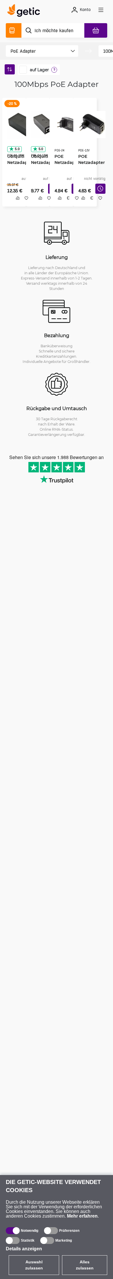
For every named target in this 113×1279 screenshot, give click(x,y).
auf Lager (39, 69)
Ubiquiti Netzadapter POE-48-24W (18, 160)
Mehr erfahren (82, 1216)
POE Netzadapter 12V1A (89, 160)
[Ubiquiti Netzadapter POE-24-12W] (42, 122)
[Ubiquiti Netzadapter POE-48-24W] (20, 122)
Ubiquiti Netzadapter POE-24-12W (42, 160)
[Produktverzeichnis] (13, 30)
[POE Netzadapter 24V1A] (66, 122)
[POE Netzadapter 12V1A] (89, 122)
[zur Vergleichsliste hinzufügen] (15, 204)
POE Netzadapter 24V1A (65, 160)
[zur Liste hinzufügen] (24, 204)
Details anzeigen (24, 1248)
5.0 (15, 147)
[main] (25, 11)
